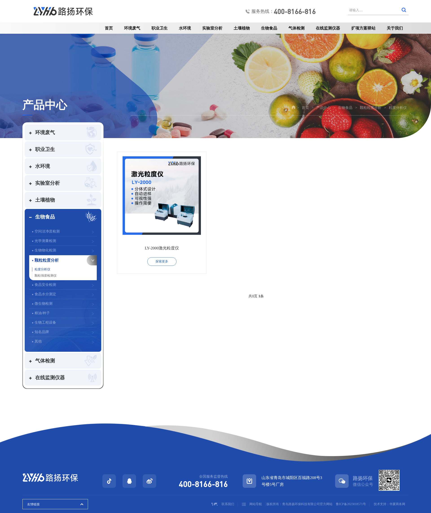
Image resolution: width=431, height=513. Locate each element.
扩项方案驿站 (363, 28)
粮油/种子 (42, 313)
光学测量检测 (45, 241)
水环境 (185, 28)
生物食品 (269, 28)
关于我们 (395, 28)
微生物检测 (44, 303)
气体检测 (296, 28)
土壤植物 (242, 28)
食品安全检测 (45, 285)
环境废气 (132, 28)
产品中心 (323, 108)
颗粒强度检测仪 (46, 275)
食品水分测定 (45, 294)
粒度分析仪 (398, 108)
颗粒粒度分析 (370, 108)
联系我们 (228, 504)
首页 (109, 28)
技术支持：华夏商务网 (389, 504)
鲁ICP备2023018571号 (351, 504)
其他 (38, 341)
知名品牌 (42, 332)
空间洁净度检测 (47, 231)
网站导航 (255, 504)
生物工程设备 (45, 322)
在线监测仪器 (328, 28)
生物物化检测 (45, 250)
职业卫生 (160, 28)
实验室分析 (212, 28)
